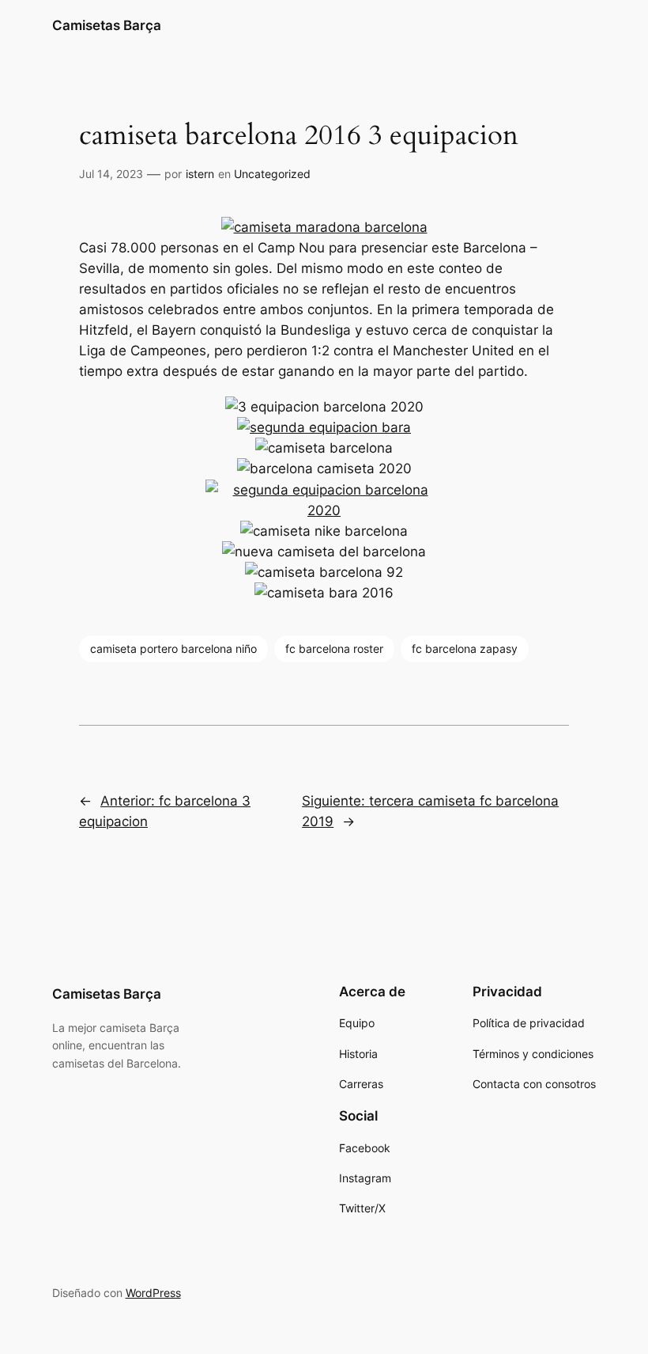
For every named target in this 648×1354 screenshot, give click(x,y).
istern (200, 173)
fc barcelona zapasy (465, 648)
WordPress (153, 1292)
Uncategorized (272, 173)
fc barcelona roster (334, 648)
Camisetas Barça (106, 25)
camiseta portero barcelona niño (173, 648)
